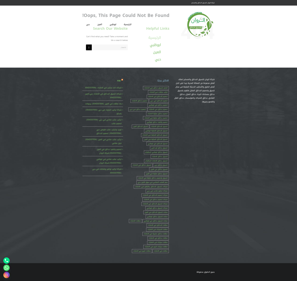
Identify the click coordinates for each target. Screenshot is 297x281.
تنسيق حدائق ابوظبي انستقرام (156, 152)
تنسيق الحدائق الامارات (159, 126)
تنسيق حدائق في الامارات (141, 165)
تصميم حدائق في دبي (138, 109)
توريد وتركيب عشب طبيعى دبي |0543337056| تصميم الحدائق (109, 131)
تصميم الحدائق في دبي (159, 100)
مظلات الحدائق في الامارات (158, 225)
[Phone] (6, 260)
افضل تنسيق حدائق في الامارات (156, 87)
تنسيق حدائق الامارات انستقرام (156, 160)
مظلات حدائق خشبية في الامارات (156, 233)
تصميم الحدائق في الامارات (158, 96)
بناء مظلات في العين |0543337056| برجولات (103, 103)
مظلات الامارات (135, 220)
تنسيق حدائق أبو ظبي (159, 148)
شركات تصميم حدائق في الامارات (156, 199)
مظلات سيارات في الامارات (158, 242)
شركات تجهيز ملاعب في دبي (157, 190)
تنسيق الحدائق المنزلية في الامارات (155, 135)
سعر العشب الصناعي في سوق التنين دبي (153, 182)
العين (157, 52)
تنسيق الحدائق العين (140, 126)
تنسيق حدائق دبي (161, 165)
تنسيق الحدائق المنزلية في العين (156, 139)
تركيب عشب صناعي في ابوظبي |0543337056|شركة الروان (109, 161)
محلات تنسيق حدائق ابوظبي (157, 216)
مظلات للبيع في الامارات (142, 251)
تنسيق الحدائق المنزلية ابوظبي (156, 130)
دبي (158, 59)
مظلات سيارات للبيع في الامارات (156, 246)
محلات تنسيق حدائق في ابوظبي (156, 220)
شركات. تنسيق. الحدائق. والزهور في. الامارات (151, 186)
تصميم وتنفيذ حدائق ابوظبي (157, 122)
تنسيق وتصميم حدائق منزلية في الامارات (153, 178)
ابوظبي (155, 45)
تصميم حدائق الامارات (139, 100)
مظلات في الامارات (161, 251)
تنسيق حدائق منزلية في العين (157, 173)
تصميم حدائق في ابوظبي (158, 105)
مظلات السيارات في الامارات (157, 229)
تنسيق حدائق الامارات (160, 156)
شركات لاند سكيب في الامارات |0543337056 (103, 87)
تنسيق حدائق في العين (159, 169)
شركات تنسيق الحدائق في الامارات (155, 203)
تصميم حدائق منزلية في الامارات (156, 118)
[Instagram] (6, 275)
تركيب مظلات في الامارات (158, 92)
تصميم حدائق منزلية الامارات (157, 113)
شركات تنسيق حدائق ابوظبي (157, 208)
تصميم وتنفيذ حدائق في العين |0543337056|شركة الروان (109, 151)
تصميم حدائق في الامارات (158, 109)
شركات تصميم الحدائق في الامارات (155, 195)
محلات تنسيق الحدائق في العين (156, 212)
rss (119, 80)
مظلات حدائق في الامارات (158, 238)
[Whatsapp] (6, 268)
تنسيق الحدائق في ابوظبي (158, 143)
